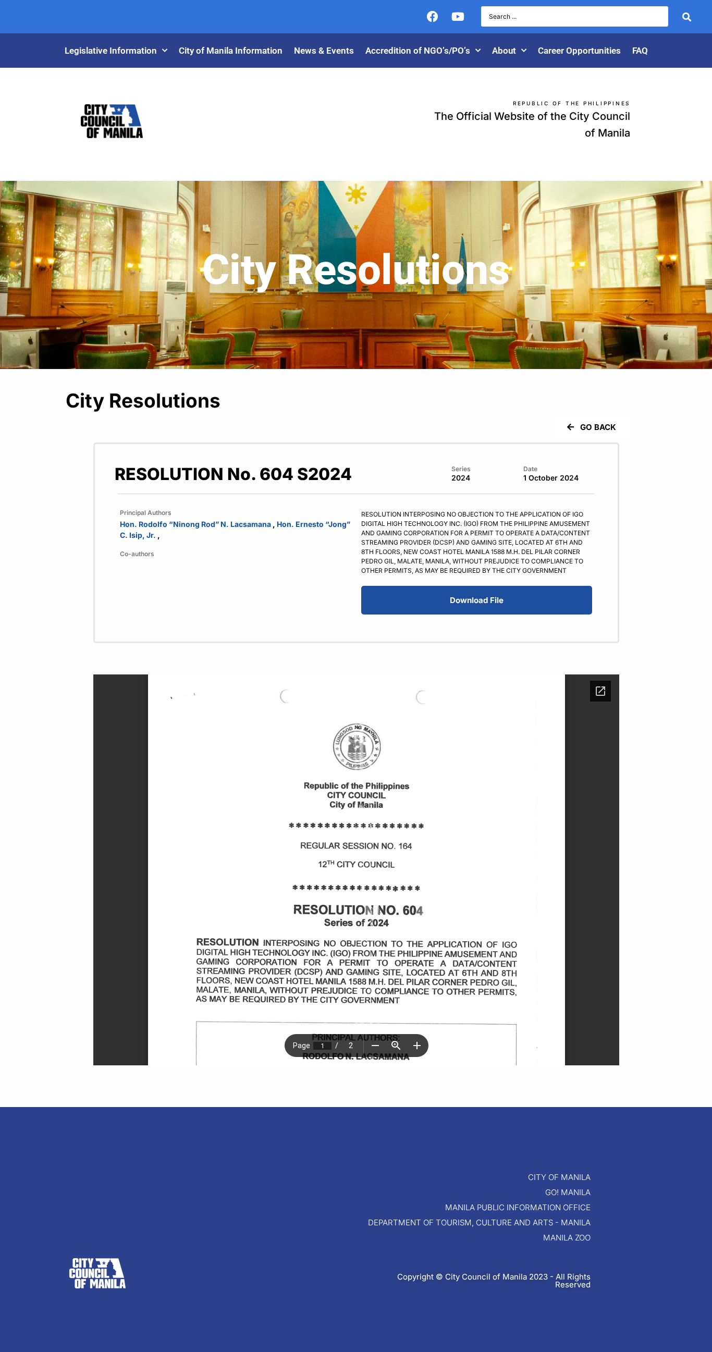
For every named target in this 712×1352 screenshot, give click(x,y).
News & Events (324, 50)
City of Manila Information (231, 50)
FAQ (640, 50)
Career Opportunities (579, 50)
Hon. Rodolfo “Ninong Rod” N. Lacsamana (195, 524)
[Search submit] (686, 17)
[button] (591, 427)
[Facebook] (432, 16)
